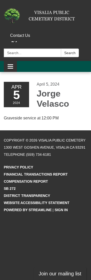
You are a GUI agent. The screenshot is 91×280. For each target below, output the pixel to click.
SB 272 (10, 188)
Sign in (61, 210)
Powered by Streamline (28, 210)
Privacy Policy (18, 167)
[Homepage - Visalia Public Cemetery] (45, 15)
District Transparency (27, 196)
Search (70, 53)
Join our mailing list (60, 273)
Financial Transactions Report (36, 174)
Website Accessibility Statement (37, 203)
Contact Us (20, 35)
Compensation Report (26, 181)
